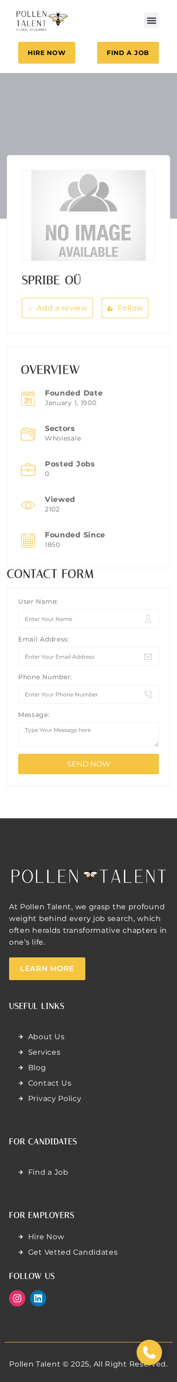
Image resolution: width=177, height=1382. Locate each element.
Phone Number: (45, 677)
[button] (151, 20)
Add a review (61, 308)
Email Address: (43, 639)
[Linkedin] (38, 1298)
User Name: (38, 601)
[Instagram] (17, 1298)
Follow (129, 308)
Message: (34, 715)
